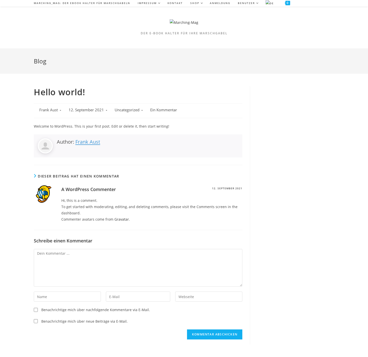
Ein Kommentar (163, 110)
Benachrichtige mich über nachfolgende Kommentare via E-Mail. (95, 309)
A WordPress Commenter (88, 189)
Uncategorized (127, 110)
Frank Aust (48, 110)
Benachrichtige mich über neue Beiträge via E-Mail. (84, 321)
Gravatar (121, 219)
